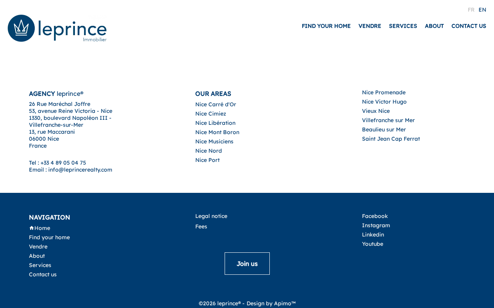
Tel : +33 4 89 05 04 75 (57, 162)
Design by (271, 303)
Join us (247, 263)
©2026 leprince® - (222, 303)
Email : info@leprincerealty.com (70, 169)
